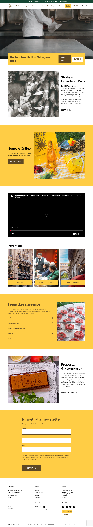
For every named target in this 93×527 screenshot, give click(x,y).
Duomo (37, 490)
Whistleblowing (69, 524)
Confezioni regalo (67, 490)
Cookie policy (77, 524)
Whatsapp (44, 507)
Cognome (25, 437)
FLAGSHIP (77, 59)
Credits (83, 524)
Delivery (76, 5)
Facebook (63, 507)
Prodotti (10, 508)
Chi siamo (18, 6)
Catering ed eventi (67, 492)
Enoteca (34, 6)
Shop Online (68, 5)
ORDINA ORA (63, 1)
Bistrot (37, 495)
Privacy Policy (64, 455)
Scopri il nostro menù (70, 393)
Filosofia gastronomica (15, 490)
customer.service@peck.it (43, 509)
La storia (10, 494)
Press (9, 497)
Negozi (27, 6)
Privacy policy (60, 524)
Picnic (64, 497)
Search (83, 6)
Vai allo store (15, 161)
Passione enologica (14, 492)
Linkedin (70, 507)
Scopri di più (66, 110)
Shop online (67, 511)
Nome (24, 428)
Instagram (67, 507)
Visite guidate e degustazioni (71, 494)
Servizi (42, 6)
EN (86, 6)
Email (23, 445)
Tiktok (74, 507)
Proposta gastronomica (54, 6)
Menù (9, 506)
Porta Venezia (39, 492)
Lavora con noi (12, 495)
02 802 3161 (38, 507)
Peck (10, 6)
